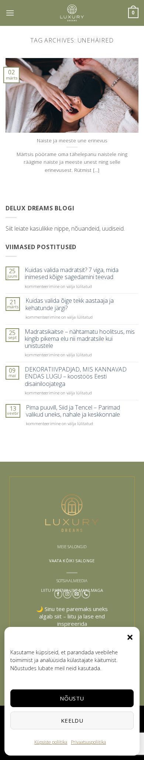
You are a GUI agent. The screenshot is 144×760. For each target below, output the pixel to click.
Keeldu (72, 720)
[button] (130, 637)
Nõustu (72, 698)
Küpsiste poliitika (50, 742)
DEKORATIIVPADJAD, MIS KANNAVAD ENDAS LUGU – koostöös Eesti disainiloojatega (76, 376)
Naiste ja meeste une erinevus (72, 140)
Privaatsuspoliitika (88, 742)
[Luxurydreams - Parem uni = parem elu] (72, 13)
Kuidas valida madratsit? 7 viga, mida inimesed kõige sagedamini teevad (72, 274)
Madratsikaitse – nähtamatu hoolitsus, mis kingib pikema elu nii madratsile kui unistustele (80, 339)
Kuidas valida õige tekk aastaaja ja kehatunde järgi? (69, 304)
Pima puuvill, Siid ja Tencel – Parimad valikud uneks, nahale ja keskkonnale (73, 411)
